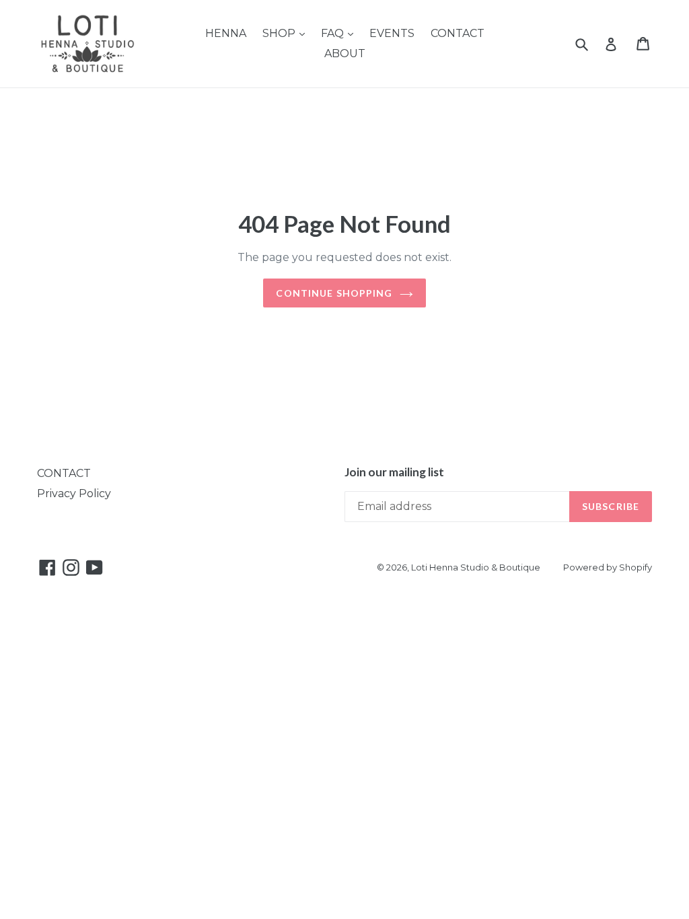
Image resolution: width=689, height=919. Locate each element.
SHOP (280, 33)
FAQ (334, 33)
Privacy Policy (74, 493)
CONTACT (457, 33)
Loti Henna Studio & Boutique (475, 567)
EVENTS (391, 33)
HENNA (225, 33)
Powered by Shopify (607, 567)
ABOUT (344, 53)
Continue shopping (334, 293)
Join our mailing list (394, 472)
